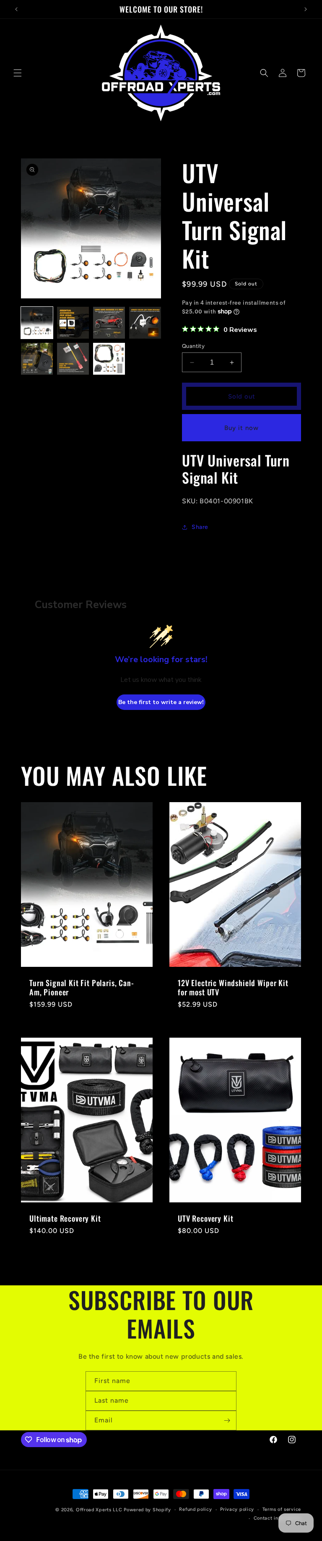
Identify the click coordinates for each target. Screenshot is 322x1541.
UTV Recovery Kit (205, 1217)
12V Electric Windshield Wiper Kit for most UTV (233, 987)
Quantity (193, 346)
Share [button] (200, 527)
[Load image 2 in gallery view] (73, 323)
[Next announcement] (305, 9)
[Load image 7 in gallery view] (109, 359)
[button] (17, 73)
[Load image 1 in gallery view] (37, 323)
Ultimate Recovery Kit (65, 1217)
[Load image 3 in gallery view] (109, 323)
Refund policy (195, 1509)
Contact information (277, 1518)
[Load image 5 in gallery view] (37, 359)
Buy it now (241, 428)
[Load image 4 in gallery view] (145, 323)
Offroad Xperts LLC (99, 1510)
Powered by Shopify (147, 1510)
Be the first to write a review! (161, 702)
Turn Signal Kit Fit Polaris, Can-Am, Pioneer (81, 987)
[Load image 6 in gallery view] (73, 359)
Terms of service (281, 1509)
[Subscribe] (227, 1420)
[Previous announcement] (16, 9)
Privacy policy (237, 1509)
